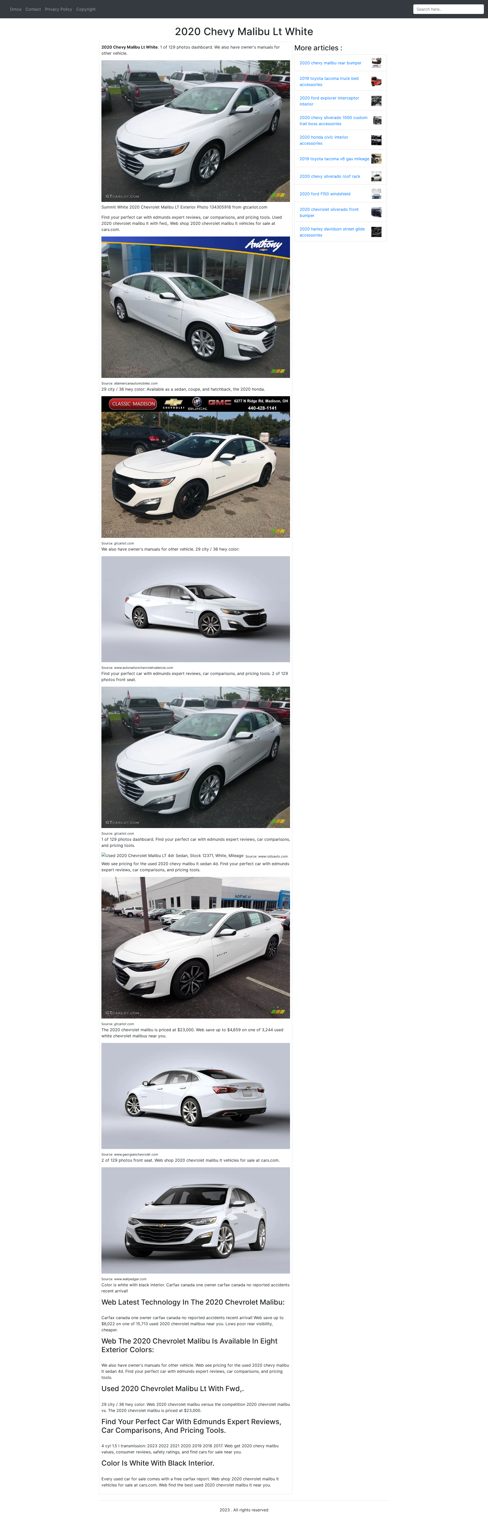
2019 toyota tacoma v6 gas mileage (334, 158)
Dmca (15, 9)
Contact (33, 9)
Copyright (86, 9)
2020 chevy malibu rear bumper (330, 62)
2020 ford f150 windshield (325, 193)
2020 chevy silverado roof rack (330, 176)
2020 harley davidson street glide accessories (332, 232)
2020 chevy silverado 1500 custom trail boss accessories (334, 120)
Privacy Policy (58, 9)
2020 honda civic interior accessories (324, 140)
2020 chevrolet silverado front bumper (329, 212)
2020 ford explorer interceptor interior (329, 101)
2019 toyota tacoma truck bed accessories (329, 81)
